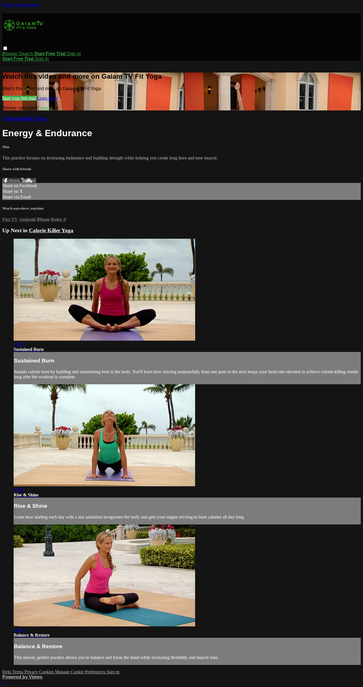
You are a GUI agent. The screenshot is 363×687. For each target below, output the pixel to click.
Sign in (74, 53)
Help (7, 671)
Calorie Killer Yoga (24, 118)
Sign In (42, 58)
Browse (10, 53)
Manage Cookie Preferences (81, 671)
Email (31, 180)
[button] (5, 48)
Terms (18, 671)
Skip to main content (20, 4)
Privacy (31, 671)
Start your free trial (19, 98)
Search (26, 53)
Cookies (47, 671)
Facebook (11, 180)
